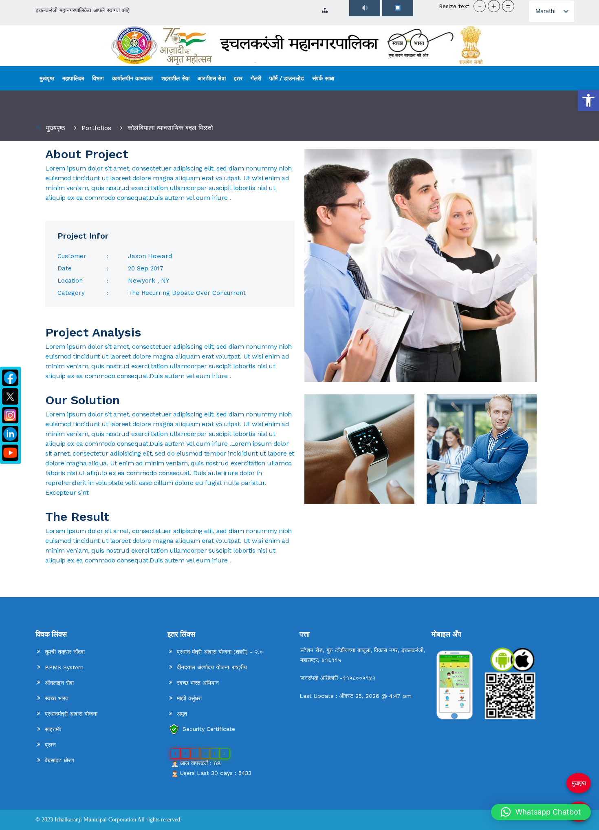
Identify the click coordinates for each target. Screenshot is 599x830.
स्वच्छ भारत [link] (56, 698)
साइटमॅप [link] (53, 729)
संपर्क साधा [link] (323, 78)
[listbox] (552, 11)
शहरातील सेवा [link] (175, 78)
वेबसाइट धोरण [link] (59, 760)
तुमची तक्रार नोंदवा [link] (65, 652)
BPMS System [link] (64, 667)
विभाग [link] (98, 78)
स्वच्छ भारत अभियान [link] (198, 682)
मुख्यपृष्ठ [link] (55, 128)
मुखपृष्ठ (579, 783)
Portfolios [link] (96, 128)
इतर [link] (238, 78)
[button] (541, 812)
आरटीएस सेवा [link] (212, 78)
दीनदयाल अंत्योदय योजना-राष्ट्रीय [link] (212, 667)
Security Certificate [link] (209, 729)
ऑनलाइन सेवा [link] (59, 682)
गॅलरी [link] (256, 78)
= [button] (508, 6)
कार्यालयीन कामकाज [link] (132, 78)
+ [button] (493, 6)
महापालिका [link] (73, 78)
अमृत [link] (182, 713)
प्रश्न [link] (50, 744)
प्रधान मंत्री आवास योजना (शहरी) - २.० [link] (220, 652)
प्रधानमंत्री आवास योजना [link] (71, 713)
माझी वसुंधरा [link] (189, 698)
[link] (588, 100)
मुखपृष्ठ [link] (47, 78)
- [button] (480, 6)
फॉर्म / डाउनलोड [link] (286, 78)
